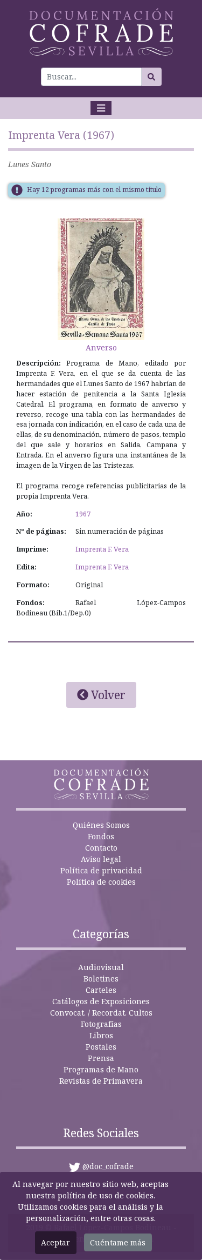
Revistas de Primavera (101, 1081)
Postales (101, 1047)
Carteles (101, 990)
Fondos (101, 836)
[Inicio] (101, 32)
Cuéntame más (117, 1242)
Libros (101, 1035)
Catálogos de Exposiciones (101, 1001)
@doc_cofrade (108, 1166)
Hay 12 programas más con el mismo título (94, 189)
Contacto (101, 848)
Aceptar (55, 1242)
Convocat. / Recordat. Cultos (101, 1012)
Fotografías (101, 1024)
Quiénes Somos (101, 825)
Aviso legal (101, 859)
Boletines (101, 978)
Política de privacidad (101, 870)
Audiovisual (101, 967)
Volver (107, 694)
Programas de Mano (101, 1069)
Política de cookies (101, 882)
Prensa (101, 1058)
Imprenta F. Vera (102, 549)
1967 (82, 514)
